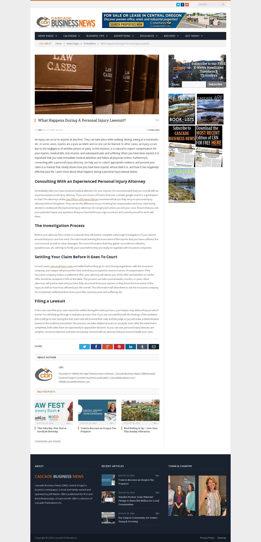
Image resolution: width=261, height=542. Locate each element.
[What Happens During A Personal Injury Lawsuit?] (97, 85)
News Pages (46, 35)
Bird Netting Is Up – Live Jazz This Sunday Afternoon (141, 430)
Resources (147, 35)
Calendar (70, 35)
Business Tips (95, 35)
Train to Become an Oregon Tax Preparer (136, 481)
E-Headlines (153, 130)
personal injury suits (62, 266)
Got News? (192, 35)
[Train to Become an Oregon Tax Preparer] (97, 412)
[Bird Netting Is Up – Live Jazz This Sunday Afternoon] (140, 412)
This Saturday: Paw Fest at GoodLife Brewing (51, 430)
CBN (40, 130)
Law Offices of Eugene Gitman (82, 199)
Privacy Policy (207, 537)
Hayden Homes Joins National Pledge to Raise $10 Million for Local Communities (138, 500)
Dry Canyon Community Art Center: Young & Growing (138, 519)
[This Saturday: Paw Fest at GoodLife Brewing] (54, 412)
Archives (169, 35)
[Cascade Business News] (68, 20)
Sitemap (221, 537)
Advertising (122, 35)
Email (176, 84)
